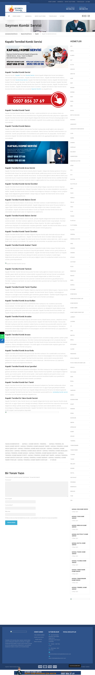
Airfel (72, 50)
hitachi (72, 257)
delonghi (73, 151)
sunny (72, 431)
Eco (71, 174)
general (72, 234)
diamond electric (75, 161)
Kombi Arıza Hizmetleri (76, 298)
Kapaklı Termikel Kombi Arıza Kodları (32, 448)
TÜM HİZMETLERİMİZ (39, 635)
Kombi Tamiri (73, 307)
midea (72, 339)
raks (71, 376)
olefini (72, 349)
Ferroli (72, 197)
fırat (71, 206)
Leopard (72, 321)
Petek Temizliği (74, 358)
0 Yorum (53, 460)
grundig (72, 248)
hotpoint (73, 262)
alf (71, 60)
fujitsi (72, 229)
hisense (72, 252)
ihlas (71, 266)
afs (71, 46)
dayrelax (72, 147)
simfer (72, 422)
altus (72, 64)
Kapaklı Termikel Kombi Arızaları (55, 451)
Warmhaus (73, 486)
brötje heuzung (74, 115)
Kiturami (72, 289)
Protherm (73, 372)
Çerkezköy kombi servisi (60, 392)
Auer (71, 78)
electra (72, 179)
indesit (72, 275)
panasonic (73, 353)
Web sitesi (7, 511)
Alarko (72, 55)
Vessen (72, 468)
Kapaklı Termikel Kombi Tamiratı (35, 457)
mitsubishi (73, 344)
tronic (72, 459)
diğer (71, 165)
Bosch (72, 110)
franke (72, 216)
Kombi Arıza (73, 294)
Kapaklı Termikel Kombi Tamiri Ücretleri (32, 460)
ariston (72, 73)
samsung (72, 390)
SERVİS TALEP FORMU (70, 1)
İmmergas (73, 271)
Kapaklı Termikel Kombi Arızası (16, 453)
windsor (72, 491)
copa (71, 133)
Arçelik (72, 69)
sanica (72, 395)
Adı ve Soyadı (8, 498)
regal (72, 381)
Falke (71, 193)
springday (73, 427)
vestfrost (73, 477)
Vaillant (72, 463)
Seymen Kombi (36, 89)
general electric (75, 239)
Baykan (72, 87)
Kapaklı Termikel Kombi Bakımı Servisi (43, 453)
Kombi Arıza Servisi (22, 80)
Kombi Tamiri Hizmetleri (77, 312)
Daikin (72, 138)
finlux (72, 202)
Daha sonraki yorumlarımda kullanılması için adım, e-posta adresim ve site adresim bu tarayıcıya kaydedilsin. (32, 517)
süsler (72, 436)
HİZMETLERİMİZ (52, 1)
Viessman (73, 482)
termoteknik (74, 450)
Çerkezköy (73, 124)
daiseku (72, 142)
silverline (73, 417)
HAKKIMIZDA (60, 1)
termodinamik (74, 445)
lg (71, 326)
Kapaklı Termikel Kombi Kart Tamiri (41, 455)
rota (71, 385)
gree (71, 243)
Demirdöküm (73, 156)
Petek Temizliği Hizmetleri (77, 362)
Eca (71, 170)
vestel (72, 473)
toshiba (72, 454)
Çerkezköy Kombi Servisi (77, 128)
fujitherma (73, 225)
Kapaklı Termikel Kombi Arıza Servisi (28, 451)
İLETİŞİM (88, 1)
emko (71, 188)
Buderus (72, 119)
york (71, 496)
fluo (71, 211)
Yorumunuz (8, 479)
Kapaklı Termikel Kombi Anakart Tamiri (35, 446)
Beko (71, 96)
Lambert (72, 317)
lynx (71, 330)
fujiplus (72, 220)
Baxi (71, 83)
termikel (43, 444)
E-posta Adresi (9, 505)
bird (71, 106)
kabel (72, 280)
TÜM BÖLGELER (80, 1)
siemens (72, 408)
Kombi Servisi (30, 75)
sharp (72, 404)
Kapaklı (17, 75)
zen (71, 500)
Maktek (72, 335)
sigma (72, 413)
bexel (71, 101)
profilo (72, 367)
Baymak (72, 92)
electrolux (73, 183)
